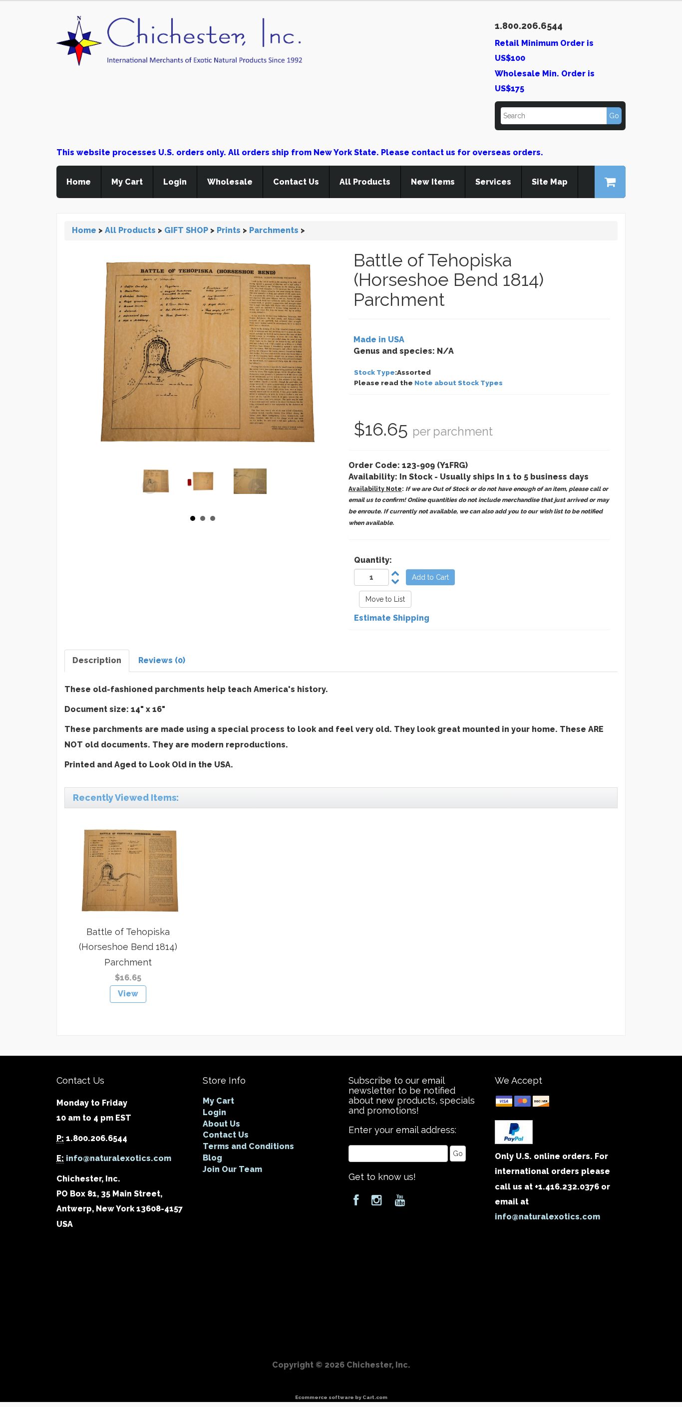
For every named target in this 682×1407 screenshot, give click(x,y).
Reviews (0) (161, 660)
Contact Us (296, 182)
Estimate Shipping (391, 618)
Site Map (550, 182)
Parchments (274, 230)
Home (78, 182)
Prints (229, 230)
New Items (433, 182)
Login (175, 182)
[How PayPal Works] (514, 1131)
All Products (365, 182)
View (128, 993)
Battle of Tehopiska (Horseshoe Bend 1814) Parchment (128, 947)
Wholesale (230, 182)
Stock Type (374, 372)
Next (256, 486)
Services (493, 182)
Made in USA (378, 339)
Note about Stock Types (458, 383)
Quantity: (373, 560)
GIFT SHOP (186, 230)
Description (96, 660)
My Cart (127, 182)
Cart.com (374, 1397)
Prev (150, 486)
